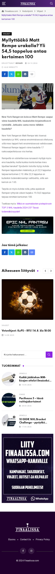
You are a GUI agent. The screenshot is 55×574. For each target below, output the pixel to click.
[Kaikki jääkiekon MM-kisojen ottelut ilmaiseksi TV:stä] (9, 379)
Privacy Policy (43, 539)
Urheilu (23, 373)
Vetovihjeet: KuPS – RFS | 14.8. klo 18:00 (26, 331)
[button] (45, 271)
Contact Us (25, 539)
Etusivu (11, 539)
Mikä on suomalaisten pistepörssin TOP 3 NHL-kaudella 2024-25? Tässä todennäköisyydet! (27, 207)
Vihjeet (5, 325)
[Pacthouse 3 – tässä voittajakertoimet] (9, 400)
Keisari (19, 63)
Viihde (22, 394)
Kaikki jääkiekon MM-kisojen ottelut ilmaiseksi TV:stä (34, 380)
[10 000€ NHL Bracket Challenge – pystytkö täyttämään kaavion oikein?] (9, 421)
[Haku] (51, 3)
